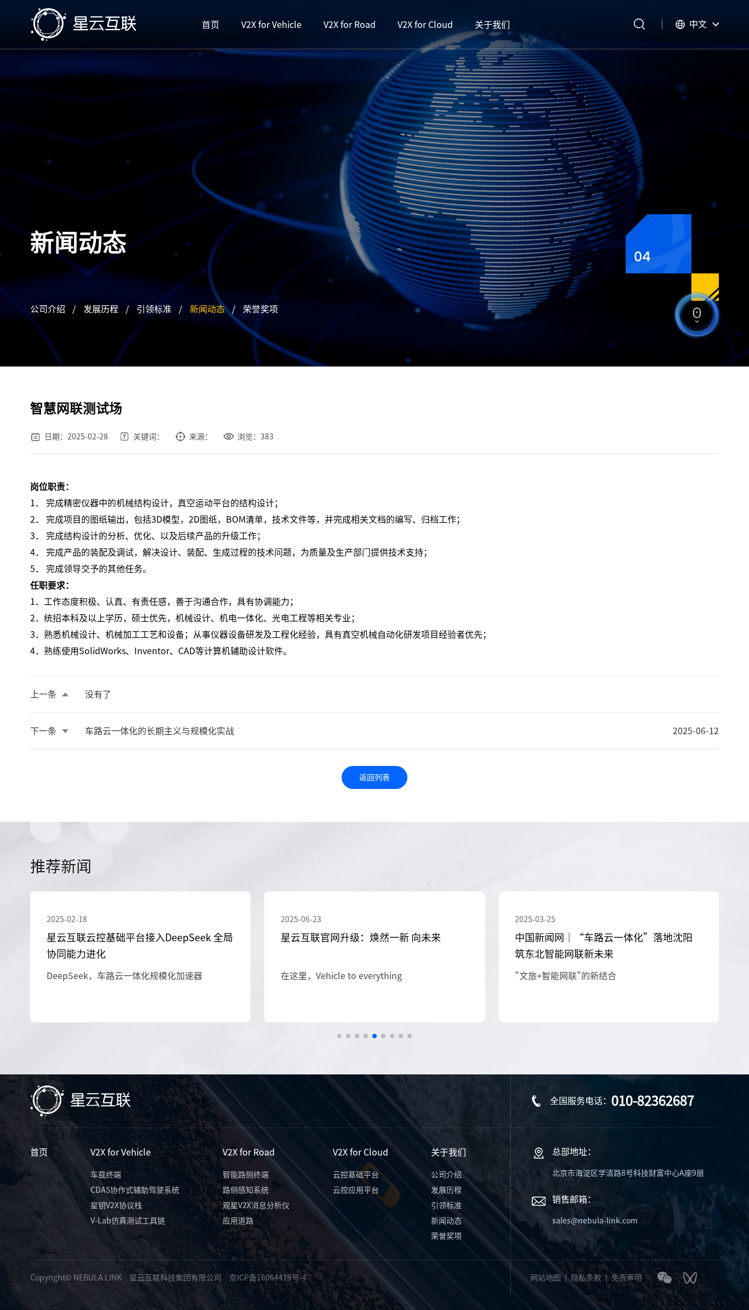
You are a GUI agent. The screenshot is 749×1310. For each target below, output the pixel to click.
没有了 (98, 694)
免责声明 (626, 1278)
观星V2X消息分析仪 (256, 1205)
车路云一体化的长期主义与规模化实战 (159, 730)
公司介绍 (47, 309)
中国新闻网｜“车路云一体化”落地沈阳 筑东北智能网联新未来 (604, 946)
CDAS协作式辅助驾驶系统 (134, 1190)
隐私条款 (586, 1278)
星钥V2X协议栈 (116, 1205)
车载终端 (105, 1175)
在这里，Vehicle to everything (341, 975)
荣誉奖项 (260, 309)
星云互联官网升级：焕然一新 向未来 (361, 937)
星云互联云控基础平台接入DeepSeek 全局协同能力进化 (140, 946)
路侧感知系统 (246, 1190)
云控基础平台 (356, 1175)
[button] (339, 1036)
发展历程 (100, 309)
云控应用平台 (356, 1190)
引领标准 (154, 309)
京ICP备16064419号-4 (268, 1278)
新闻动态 (207, 309)
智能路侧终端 (246, 1175)
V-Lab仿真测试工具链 (127, 1221)
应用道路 (238, 1221)
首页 (39, 1152)
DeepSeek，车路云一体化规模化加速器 (124, 975)
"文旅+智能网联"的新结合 (565, 975)
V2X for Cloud (360, 1152)
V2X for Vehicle (120, 1152)
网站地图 (545, 1278)
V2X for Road (249, 1152)
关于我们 (448, 1152)
